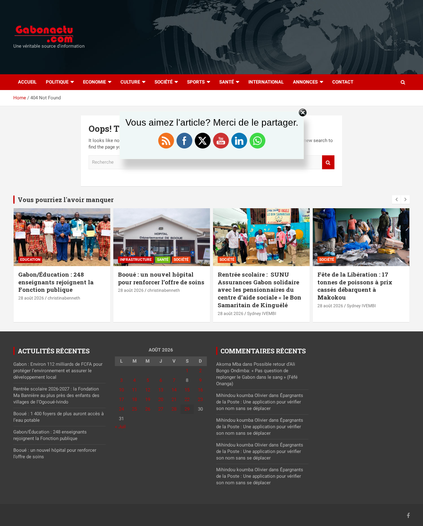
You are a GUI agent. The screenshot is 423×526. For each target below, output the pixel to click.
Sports (196, 82)
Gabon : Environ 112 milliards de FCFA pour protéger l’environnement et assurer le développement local (57, 370)
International (266, 82)
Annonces (305, 82)
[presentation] (396, 199)
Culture (130, 82)
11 (134, 390)
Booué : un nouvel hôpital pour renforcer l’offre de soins (161, 278)
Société (163, 82)
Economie (94, 82)
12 (147, 390)
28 (174, 409)
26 (147, 409)
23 (200, 399)
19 (147, 399)
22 (187, 399)
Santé (226, 82)
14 (174, 390)
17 (121, 399)
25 (134, 409)
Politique (57, 82)
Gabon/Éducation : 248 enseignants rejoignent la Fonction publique (56, 281)
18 (134, 399)
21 (174, 399)
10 (121, 390)
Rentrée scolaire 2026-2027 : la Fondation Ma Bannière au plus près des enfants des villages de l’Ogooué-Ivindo (56, 395)
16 (200, 390)
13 (160, 390)
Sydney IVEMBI (261, 313)
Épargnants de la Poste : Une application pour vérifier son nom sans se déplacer (259, 402)
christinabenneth (64, 297)
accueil (27, 82)
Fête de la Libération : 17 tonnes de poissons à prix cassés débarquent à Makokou (354, 285)
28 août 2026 (31, 297)
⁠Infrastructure (136, 259)
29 (187, 409)
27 (160, 409)
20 (160, 399)
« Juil (120, 426)
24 (121, 409)
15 (187, 390)
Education (30, 259)
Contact (342, 82)
